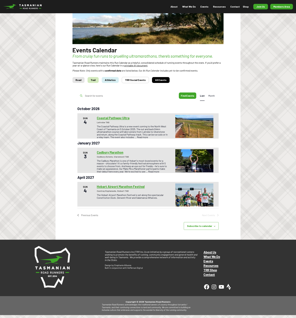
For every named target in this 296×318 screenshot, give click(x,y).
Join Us (260, 6)
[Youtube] (221, 287)
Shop (246, 6)
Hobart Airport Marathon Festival (121, 186)
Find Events (187, 95)
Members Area (281, 6)
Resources (219, 6)
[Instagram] (214, 287)
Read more (142, 137)
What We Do (212, 257)
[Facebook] (207, 287)
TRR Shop (210, 270)
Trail (93, 79)
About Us (210, 252)
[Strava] (229, 287)
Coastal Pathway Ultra (113, 118)
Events (208, 261)
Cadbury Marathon (110, 152)
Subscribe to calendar (199, 225)
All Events (160, 79)
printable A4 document (136, 65)
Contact (235, 6)
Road (78, 79)
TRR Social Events (135, 79)
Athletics (110, 79)
